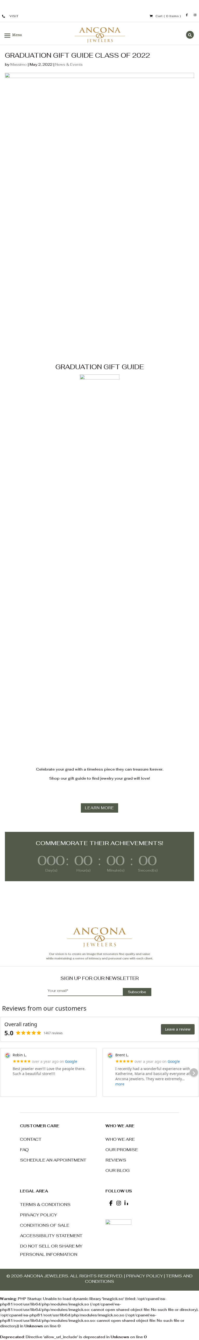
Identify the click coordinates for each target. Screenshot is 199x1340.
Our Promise (121, 1149)
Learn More (99, 807)
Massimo (18, 64)
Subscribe (137, 992)
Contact (30, 1139)
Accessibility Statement (51, 1235)
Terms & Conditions (45, 1204)
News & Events (69, 64)
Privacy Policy (38, 1215)
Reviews (115, 1160)
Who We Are (120, 1139)
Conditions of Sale (44, 1225)
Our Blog (117, 1170)
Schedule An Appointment (53, 1160)
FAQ (24, 1149)
